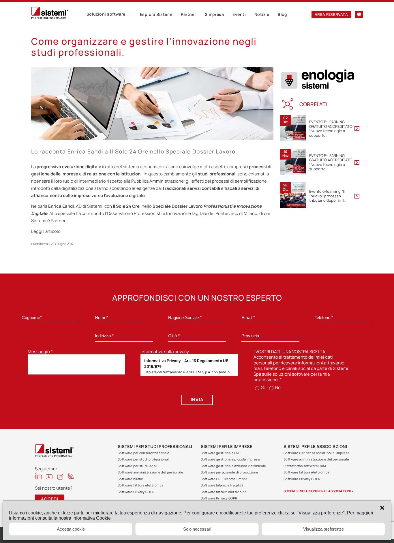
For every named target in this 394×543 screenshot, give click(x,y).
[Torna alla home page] (59, 12)
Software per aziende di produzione (229, 472)
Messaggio (40, 352)
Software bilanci (131, 479)
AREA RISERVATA (331, 14)
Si (262, 387)
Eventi (239, 14)
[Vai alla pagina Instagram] (60, 476)
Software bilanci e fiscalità (222, 485)
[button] (382, 508)
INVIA (197, 399)
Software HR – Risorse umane (224, 479)
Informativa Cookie (91, 518)
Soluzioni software (106, 14)
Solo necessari (197, 529)
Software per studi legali (137, 466)
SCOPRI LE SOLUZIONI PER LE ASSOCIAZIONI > (318, 491)
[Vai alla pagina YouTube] (49, 476)
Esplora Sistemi (156, 14)
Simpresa (214, 14)
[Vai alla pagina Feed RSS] (70, 476)
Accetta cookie (71, 529)
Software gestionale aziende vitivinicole (233, 466)
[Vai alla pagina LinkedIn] (38, 476)
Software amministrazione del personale (150, 472)
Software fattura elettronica (140, 485)
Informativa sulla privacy (164, 352)
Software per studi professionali (144, 459)
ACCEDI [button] (49, 499)
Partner (188, 14)
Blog (282, 14)
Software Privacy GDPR (136, 492)
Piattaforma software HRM (305, 466)
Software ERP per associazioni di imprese (317, 453)
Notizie (261, 14)
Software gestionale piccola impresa (230, 459)
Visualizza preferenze (323, 529)
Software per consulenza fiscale (143, 453)
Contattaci (359, 14)
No (277, 387)
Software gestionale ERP (221, 453)
